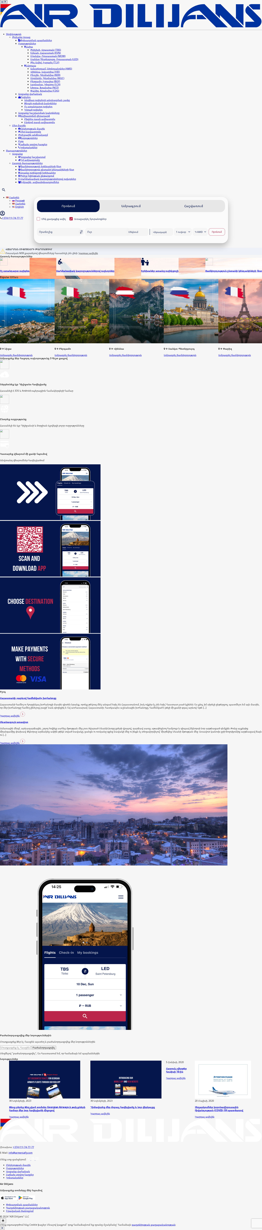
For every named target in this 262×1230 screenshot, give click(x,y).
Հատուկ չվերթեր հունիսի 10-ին (176, 1070)
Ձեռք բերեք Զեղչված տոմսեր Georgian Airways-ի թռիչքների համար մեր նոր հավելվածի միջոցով (47, 1108)
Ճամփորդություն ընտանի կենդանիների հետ (233, 271)
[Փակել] (2, 1228)
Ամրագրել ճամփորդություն (16, 355)
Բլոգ (3, 691)
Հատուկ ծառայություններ (16, 256)
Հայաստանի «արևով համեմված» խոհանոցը (28, 698)
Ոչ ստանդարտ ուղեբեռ (15, 271)
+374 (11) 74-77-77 (23, 1147)
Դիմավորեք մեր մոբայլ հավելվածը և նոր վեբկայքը (122, 1107)
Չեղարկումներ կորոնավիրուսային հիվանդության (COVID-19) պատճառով (219, 1108)
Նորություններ (9, 1059)
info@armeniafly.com (20, 1152)
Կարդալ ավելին (88, 253)
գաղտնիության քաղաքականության (153, 1224)
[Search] (3, 189)
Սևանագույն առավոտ (14, 722)
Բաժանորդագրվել (43, 1047)
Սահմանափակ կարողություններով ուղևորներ (85, 271)
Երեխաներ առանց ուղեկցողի (160, 271)
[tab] (68, 206)
